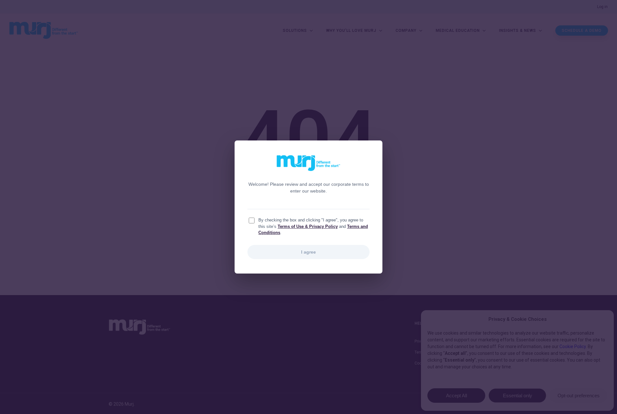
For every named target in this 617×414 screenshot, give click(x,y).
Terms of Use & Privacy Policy (308, 226)
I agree (308, 252)
